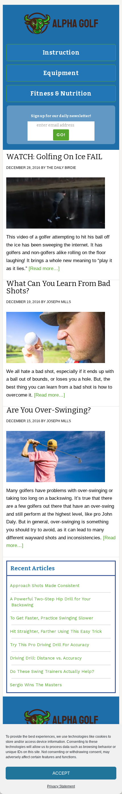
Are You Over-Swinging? (48, 410)
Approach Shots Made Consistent (44, 585)
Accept (61, 773)
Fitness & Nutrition (60, 93)
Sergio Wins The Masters (36, 684)
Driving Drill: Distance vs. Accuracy (46, 658)
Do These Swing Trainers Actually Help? (52, 671)
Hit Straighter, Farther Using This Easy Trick (56, 631)
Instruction (61, 52)
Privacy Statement (61, 786)
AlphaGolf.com (61, 23)
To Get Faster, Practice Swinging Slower (51, 618)
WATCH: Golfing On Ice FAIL (54, 156)
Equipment (61, 73)
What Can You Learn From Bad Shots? (58, 287)
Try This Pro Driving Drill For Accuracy (49, 644)
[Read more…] (44, 268)
